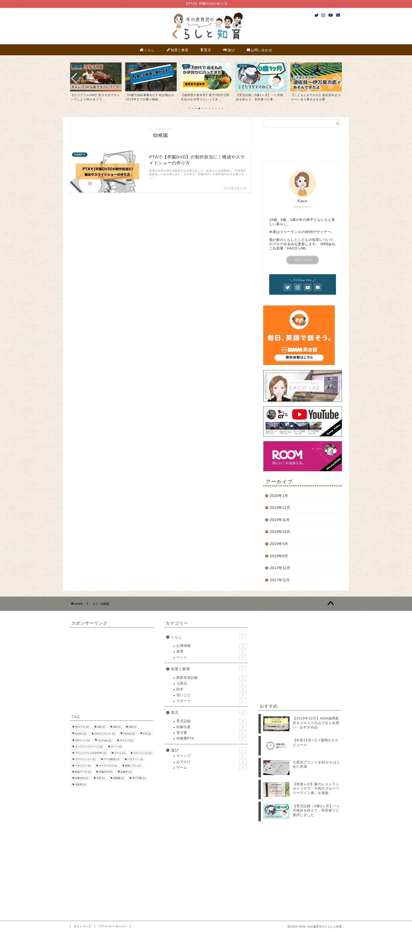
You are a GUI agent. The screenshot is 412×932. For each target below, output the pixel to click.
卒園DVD (105, 771)
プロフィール (302, 260)
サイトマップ (82, 926)
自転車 (80, 784)
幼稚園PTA (209, 738)
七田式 (209, 683)
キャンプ (209, 756)
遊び (231, 50)
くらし (149, 50)
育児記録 (209, 721)
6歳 (132, 727)
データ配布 (111, 759)
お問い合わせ (261, 50)
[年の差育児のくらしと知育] (206, 40)
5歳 (116, 727)
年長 (101, 778)
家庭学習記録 (209, 677)
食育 (209, 651)
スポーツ (209, 701)
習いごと (209, 695)
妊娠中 (126, 771)
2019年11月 (280, 520)
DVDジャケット (104, 733)
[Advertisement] (106, 667)
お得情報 (209, 646)
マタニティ (83, 765)
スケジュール (142, 753)
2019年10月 (280, 532)
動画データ (83, 771)
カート (116, 746)
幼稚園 (118, 778)
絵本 (209, 689)
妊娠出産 (209, 727)
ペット (209, 657)
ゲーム (119, 753)
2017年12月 (280, 568)
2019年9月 (279, 544)
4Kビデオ (82, 727)
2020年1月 (279, 496)
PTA (147, 733)
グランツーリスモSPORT (90, 753)
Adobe (80, 733)
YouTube (104, 740)
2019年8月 (279, 556)
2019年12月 (280, 508)
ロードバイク (108, 765)
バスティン (135, 759)
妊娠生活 (81, 778)
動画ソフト (133, 765)
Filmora (129, 733)
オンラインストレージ (89, 746)
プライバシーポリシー (112, 926)
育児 (207, 50)
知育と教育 (180, 50)
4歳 (101, 727)
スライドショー (85, 759)
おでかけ (209, 762)
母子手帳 (138, 778)
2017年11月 (280, 580)
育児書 (209, 732)
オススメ (126, 740)
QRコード (82, 740)
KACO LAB (296, 248)
